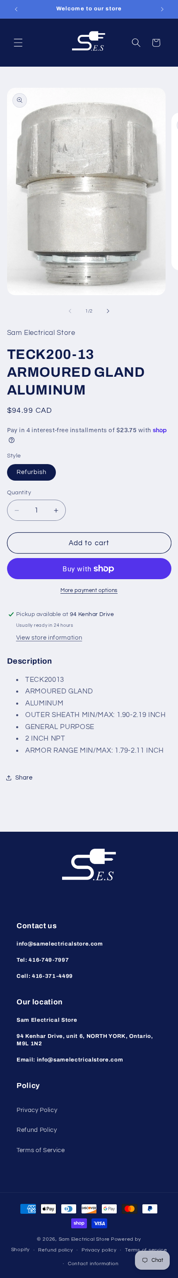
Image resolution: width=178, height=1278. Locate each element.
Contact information (93, 1263)
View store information (49, 637)
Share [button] (24, 777)
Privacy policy (99, 1250)
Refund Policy (37, 1129)
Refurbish (32, 472)
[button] (18, 43)
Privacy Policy (37, 1110)
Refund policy (55, 1250)
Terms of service (146, 1250)
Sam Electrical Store (84, 1239)
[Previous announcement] (16, 9)
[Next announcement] (162, 9)
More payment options (89, 590)
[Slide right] (108, 311)
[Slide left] (70, 311)
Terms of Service (41, 1150)
